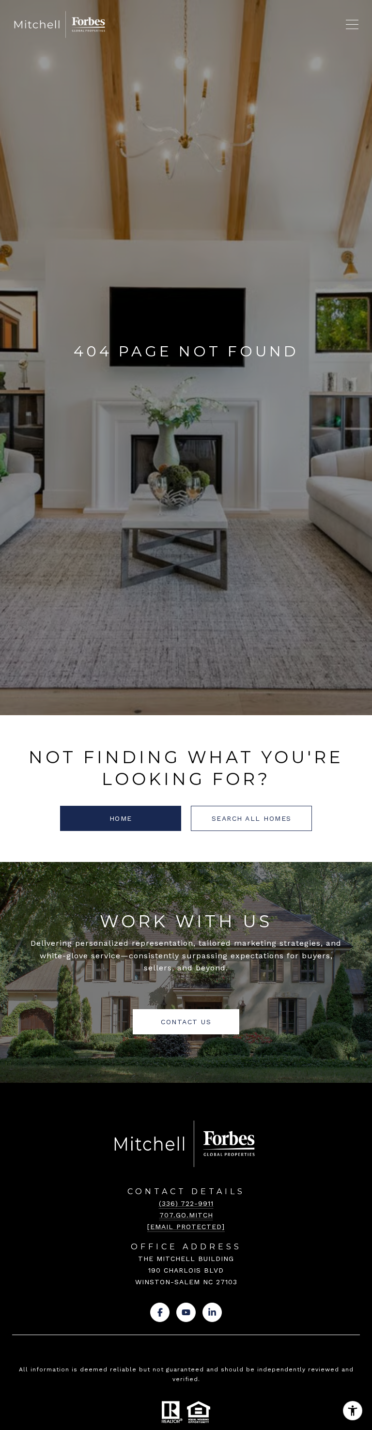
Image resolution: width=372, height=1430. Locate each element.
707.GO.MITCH (186, 1215)
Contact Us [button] (186, 1022)
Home (120, 818)
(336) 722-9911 (186, 1203)
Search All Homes (252, 818)
